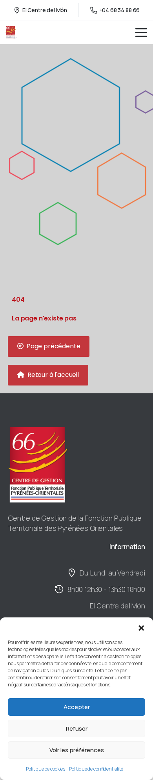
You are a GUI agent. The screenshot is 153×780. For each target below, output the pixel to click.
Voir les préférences (76, 750)
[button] (141, 627)
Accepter (77, 707)
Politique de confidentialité (96, 769)
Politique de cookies (45, 769)
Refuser (76, 728)
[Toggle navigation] (141, 32)
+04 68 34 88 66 (119, 10)
